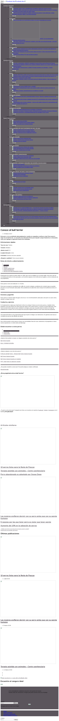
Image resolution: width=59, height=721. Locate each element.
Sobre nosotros (7, 712)
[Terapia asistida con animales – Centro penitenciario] (28, 663)
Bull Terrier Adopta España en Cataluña (11, 359)
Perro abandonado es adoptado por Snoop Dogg (21, 474)
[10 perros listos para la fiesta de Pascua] (28, 464)
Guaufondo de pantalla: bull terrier (9, 530)
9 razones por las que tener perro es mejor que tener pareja (26, 522)
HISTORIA (6, 265)
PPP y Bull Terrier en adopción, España (11, 361)
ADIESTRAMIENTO (8, 269)
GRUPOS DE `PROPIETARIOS (11, 331)
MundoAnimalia (4, 369)
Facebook (40, 410)
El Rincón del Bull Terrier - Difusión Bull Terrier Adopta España (16, 353)
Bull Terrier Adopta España (7, 356)
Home (5, 711)
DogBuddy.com (4, 691)
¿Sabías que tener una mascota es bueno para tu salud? (15, 529)
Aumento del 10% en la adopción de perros (19, 526)
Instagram (51, 410)
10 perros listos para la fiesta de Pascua (17, 467)
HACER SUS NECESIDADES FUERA (13, 271)
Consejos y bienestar (9, 714)
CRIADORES (6, 334)
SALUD (5, 267)
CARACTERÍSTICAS (8, 268)
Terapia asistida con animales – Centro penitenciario (23, 471)
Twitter (45, 410)
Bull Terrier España (5, 340)
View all (14, 15)
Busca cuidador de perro (10, 715)
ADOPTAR (6, 332)
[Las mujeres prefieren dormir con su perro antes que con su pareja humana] (28, 513)
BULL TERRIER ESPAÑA (7, 343)
